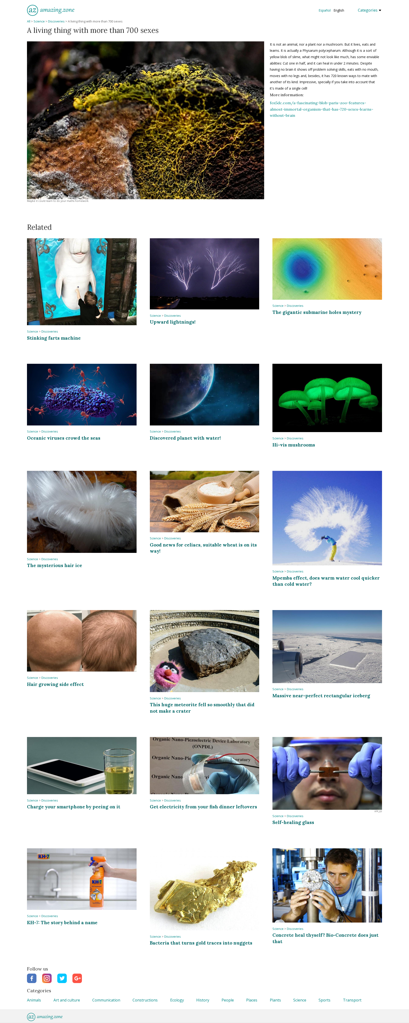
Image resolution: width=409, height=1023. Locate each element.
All (28, 21)
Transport (352, 1000)
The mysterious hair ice (54, 565)
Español (325, 10)
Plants (275, 1000)
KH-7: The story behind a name (62, 922)
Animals (34, 1000)
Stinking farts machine (54, 338)
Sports (324, 1000)
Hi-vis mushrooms (293, 445)
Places (251, 1000)
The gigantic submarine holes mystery (316, 312)
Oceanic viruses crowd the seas (63, 438)
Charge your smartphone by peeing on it (73, 807)
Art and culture (66, 1000)
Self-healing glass (293, 822)
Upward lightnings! (173, 322)
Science (39, 21)
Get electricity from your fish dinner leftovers (203, 807)
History (202, 1000)
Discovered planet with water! (185, 438)
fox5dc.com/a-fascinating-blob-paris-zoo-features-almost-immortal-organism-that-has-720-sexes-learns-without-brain (321, 109)
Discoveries (56, 21)
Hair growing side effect (55, 684)
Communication (106, 1000)
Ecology (177, 1000)
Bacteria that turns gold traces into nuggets (201, 943)
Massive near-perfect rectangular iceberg (321, 695)
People (228, 1000)
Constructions (145, 1000)
